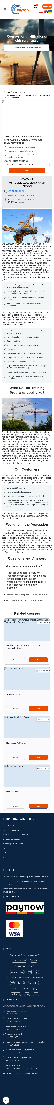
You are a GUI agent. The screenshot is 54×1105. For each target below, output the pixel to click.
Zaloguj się (47, 6)
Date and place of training (16, 161)
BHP (4, 853)
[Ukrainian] (50, 13)
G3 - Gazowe (37, 977)
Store (8, 92)
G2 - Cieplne (24, 977)
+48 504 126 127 (13, 1045)
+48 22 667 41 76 (13, 1053)
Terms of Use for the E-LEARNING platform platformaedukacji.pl (25, 877)
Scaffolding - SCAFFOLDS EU (13, 844)
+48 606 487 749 (13, 1037)
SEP (4, 857)
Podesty (14, 989)
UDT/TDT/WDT (19, 92)
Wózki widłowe (33, 983)
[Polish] (41, 13)
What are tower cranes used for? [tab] (24, 566)
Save (26, 170)
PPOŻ (30, 972)
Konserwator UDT (31, 955)
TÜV (4, 848)
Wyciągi (34, 989)
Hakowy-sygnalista (17, 972)
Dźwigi (27, 994)
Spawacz (34, 961)
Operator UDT (16, 955)
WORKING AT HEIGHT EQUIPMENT (15, 835)
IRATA (5, 862)
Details (15, 660)
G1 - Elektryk (11, 977)
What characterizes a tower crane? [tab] (25, 600)
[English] (46, 13)
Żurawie (21, 983)
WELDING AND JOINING (11, 839)
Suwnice (25, 989)
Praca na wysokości (19, 961)
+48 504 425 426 (13, 1021)
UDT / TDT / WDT (9, 826)
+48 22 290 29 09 (15, 191)
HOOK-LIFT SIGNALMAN (11, 830)
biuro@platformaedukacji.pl (20, 195)
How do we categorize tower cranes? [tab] (26, 594)
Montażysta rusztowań (24, 966)
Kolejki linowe (15, 994)
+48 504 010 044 (13, 1068)
